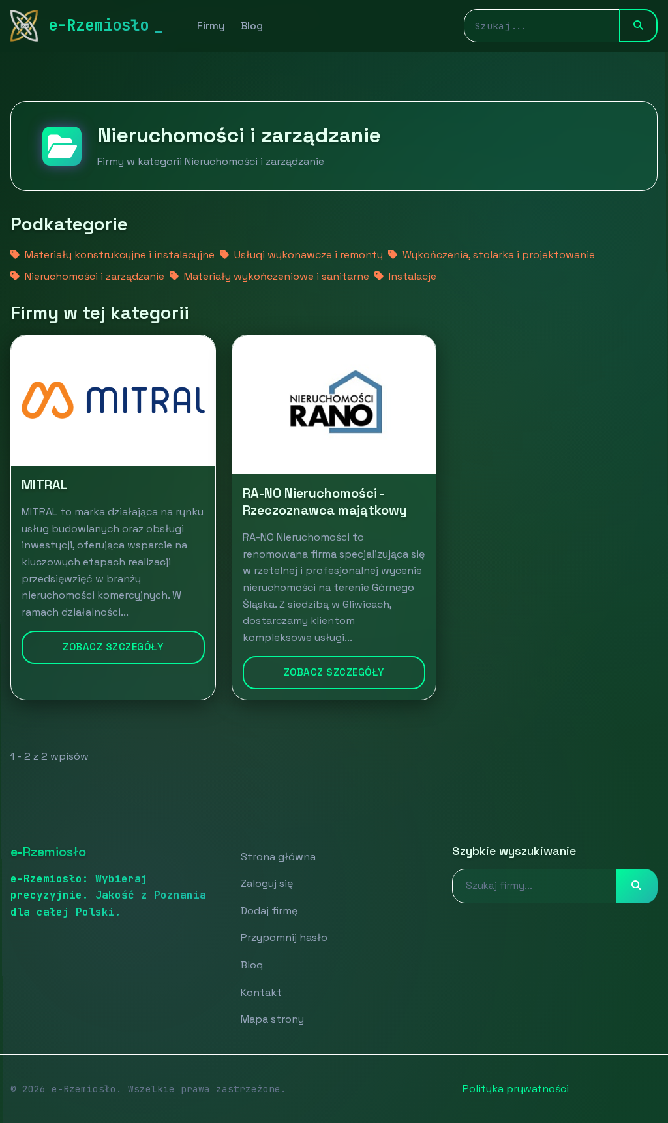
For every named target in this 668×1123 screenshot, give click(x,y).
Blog (252, 26)
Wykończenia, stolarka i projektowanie (497, 255)
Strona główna (278, 856)
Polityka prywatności (516, 1089)
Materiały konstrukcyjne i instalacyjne (118, 255)
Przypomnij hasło (284, 937)
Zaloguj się (267, 883)
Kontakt (261, 992)
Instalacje (411, 276)
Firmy (211, 26)
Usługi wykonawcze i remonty (307, 255)
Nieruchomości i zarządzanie (93, 276)
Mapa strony (272, 1019)
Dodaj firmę (269, 911)
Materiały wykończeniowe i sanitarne (275, 276)
